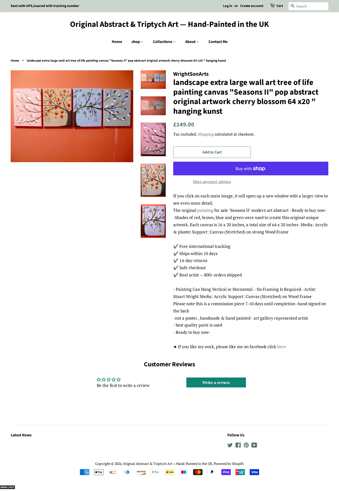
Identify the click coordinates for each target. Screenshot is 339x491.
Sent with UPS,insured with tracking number (45, 5)
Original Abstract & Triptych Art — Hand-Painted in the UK (169, 24)
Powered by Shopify (229, 463)
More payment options (212, 181)
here (281, 346)
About (190, 41)
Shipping (206, 134)
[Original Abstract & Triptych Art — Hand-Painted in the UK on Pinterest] (246, 446)
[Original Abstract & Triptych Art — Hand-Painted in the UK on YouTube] (254, 446)
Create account (251, 5)
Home (117, 41)
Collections (163, 41)
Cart (279, 5)
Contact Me (218, 41)
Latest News (21, 435)
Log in (227, 5)
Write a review (216, 382)
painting (205, 210)
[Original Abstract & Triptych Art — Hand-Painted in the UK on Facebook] (238, 446)
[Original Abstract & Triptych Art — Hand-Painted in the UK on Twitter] (230, 446)
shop (136, 41)
